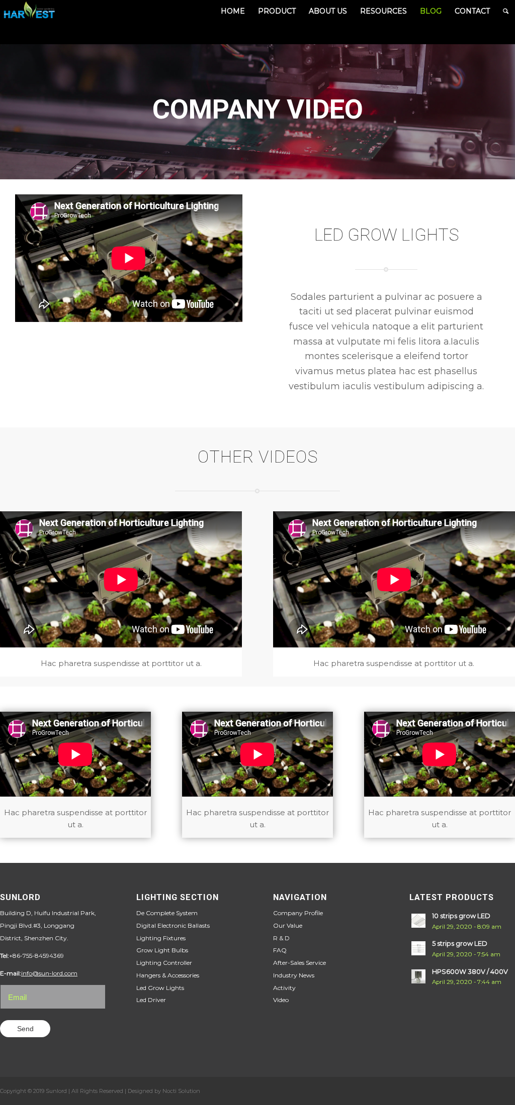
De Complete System (167, 913)
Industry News (293, 975)
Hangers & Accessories (167, 975)
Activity (284, 987)
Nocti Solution (181, 1090)
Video (281, 1000)
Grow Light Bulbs (162, 950)
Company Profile (298, 913)
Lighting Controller (164, 962)
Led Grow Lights (160, 987)
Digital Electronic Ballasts (173, 925)
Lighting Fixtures (161, 938)
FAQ (280, 950)
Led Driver (151, 1000)
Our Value (287, 925)
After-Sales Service (299, 962)
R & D (281, 938)
